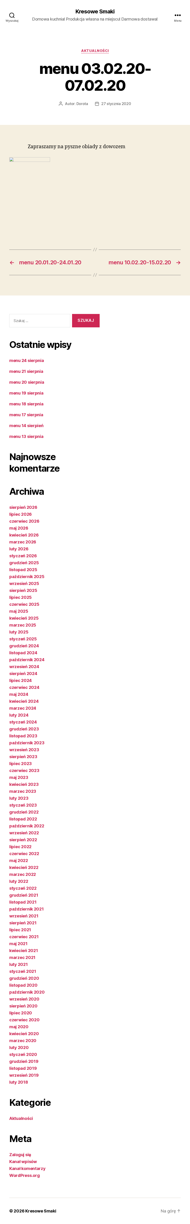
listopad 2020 (23, 985)
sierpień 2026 (23, 507)
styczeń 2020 (23, 1054)
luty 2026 (18, 548)
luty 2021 (18, 964)
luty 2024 (18, 715)
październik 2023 (26, 742)
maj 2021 (18, 943)
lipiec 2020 (20, 1012)
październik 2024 (26, 659)
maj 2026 (18, 528)
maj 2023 (18, 777)
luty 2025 (18, 632)
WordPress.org (24, 1175)
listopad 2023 (23, 735)
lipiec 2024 (20, 680)
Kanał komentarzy (27, 1168)
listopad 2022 (23, 819)
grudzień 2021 (23, 895)
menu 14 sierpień (26, 425)
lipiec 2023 (20, 763)
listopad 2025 (23, 569)
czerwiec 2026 (24, 521)
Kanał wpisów (23, 1161)
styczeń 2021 (22, 971)
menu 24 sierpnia (26, 360)
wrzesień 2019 (24, 1075)
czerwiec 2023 (24, 770)
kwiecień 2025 (24, 618)
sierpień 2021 (23, 922)
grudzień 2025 (24, 562)
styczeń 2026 (23, 555)
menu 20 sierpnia (26, 382)
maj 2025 (18, 611)
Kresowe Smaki (94, 11)
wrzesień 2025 (24, 583)
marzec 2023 (22, 791)
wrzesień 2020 (24, 999)
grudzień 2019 (23, 1061)
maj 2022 (18, 860)
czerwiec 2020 (24, 1019)
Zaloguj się (20, 1154)
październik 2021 (26, 909)
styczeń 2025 (23, 638)
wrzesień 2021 (23, 915)
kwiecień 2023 (24, 784)
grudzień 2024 (24, 645)
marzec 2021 (22, 957)
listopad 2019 (23, 1068)
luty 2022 (18, 881)
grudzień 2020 (24, 978)
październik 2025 (26, 576)
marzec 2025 (22, 625)
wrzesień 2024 (24, 666)
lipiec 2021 (20, 929)
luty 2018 (18, 1082)
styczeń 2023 (23, 805)
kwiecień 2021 (23, 950)
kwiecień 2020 (24, 1033)
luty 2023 (18, 798)
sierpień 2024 (23, 673)
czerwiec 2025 (24, 604)
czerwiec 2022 (24, 853)
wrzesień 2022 (24, 832)
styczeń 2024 (23, 722)
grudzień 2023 (24, 729)
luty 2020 (19, 1047)
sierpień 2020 (23, 1006)
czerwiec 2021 (24, 936)
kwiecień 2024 (24, 701)
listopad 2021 (23, 902)
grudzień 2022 (24, 812)
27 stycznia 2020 (116, 103)
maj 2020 (18, 1026)
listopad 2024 (23, 652)
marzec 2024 (22, 708)
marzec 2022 (22, 874)
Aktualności (95, 51)
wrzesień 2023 (24, 749)
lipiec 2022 (20, 846)
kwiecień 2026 (24, 535)
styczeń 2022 (23, 888)
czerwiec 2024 (24, 687)
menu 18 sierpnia (26, 403)
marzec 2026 (22, 542)
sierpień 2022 (23, 839)
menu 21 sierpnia (26, 371)
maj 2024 (18, 694)
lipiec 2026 (20, 514)
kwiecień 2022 (23, 867)
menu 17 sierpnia (26, 414)
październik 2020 (27, 992)
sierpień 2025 (23, 590)
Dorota (82, 103)
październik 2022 (26, 825)
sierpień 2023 (23, 756)
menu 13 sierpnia (26, 436)
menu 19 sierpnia (26, 393)
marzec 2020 (22, 1040)
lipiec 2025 (20, 597)
